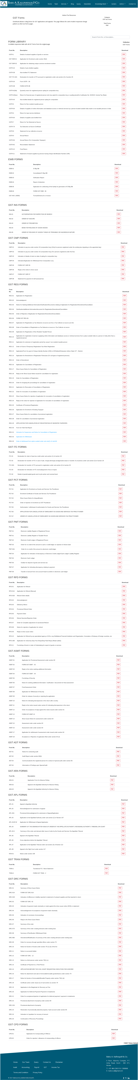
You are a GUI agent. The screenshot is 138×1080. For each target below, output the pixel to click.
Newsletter (87, 4)
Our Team (25, 1062)
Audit (15, 1067)
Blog (72, 4)
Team (56, 4)
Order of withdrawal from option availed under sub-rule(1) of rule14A (36, 441)
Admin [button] (122, 4)
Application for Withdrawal (24, 436)
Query (79, 4)
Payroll (36, 1067)
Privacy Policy (37, 1072)
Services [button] (64, 4)
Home (50, 4)
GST (45, 1067)
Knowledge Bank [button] (100, 4)
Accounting (26, 1067)
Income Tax (55, 1067)
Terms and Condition (20, 1072)
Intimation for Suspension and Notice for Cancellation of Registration (36, 432)
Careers (113, 4)
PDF (124, 54)
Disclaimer (59, 1062)
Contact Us (132, 4)
